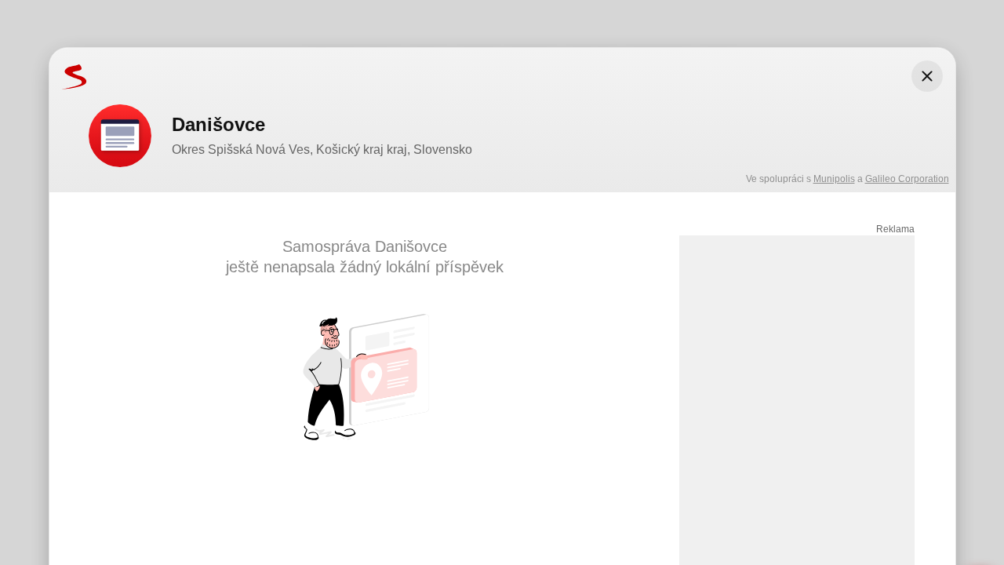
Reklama (895, 229)
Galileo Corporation (907, 178)
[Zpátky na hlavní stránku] (68, 76)
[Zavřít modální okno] (927, 76)
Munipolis (834, 178)
